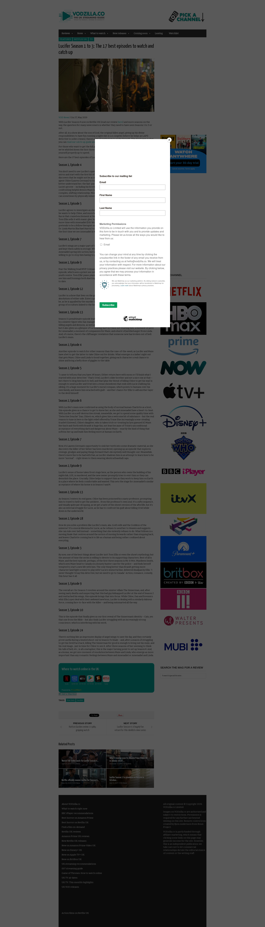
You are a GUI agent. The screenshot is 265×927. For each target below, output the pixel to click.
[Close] (169, 140)
